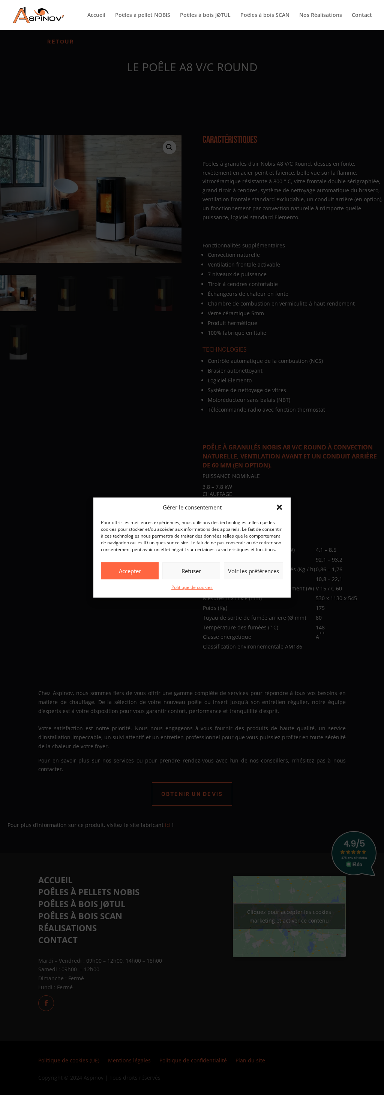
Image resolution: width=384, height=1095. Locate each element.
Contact (362, 15)
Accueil (96, 15)
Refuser (191, 571)
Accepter (130, 571)
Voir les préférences (253, 571)
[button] (279, 507)
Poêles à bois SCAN (265, 15)
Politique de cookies (192, 587)
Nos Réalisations (320, 15)
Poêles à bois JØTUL (205, 15)
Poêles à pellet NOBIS (142, 15)
